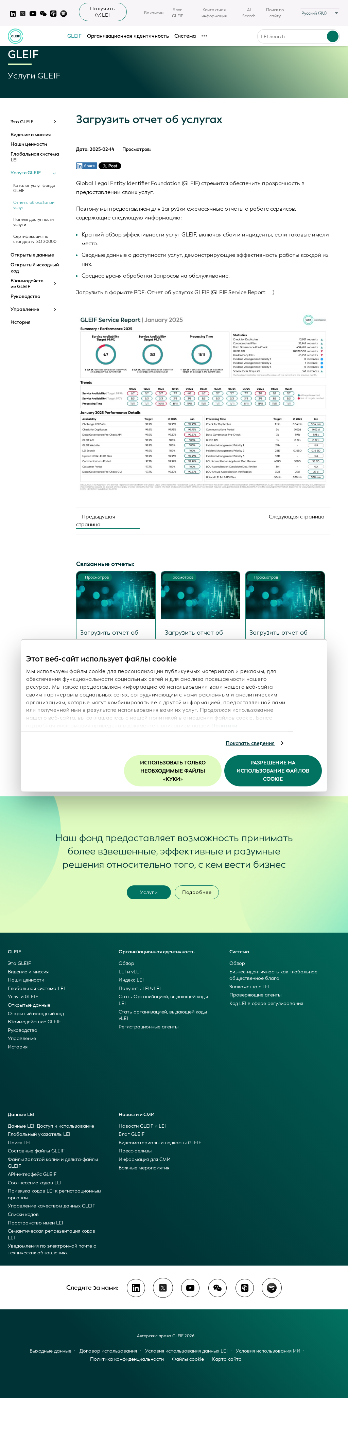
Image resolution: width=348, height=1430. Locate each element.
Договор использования (108, 1351)
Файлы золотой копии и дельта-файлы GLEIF (53, 1162)
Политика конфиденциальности (127, 1359)
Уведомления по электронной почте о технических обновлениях (52, 1249)
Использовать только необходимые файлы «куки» (173, 770)
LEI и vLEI (130, 972)
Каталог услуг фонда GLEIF (34, 188)
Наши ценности (29, 144)
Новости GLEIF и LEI (142, 1126)
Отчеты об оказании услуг (33, 205)
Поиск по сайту (275, 13)
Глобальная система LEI (35, 157)
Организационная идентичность (128, 36)
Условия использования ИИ (268, 1351)
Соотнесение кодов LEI (35, 1183)
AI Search (249, 13)
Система (185, 36)
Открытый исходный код (35, 268)
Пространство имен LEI (35, 1223)
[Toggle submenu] (54, 122)
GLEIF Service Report (238, 292)
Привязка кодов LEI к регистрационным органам (54, 1194)
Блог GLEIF (177, 13)
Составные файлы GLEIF (36, 1151)
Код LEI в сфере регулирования (266, 1003)
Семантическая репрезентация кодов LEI (51, 1234)
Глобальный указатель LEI (39, 1134)
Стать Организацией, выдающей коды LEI (163, 1000)
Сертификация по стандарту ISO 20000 (34, 239)
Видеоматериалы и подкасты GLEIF (160, 1143)
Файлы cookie (188, 1359)
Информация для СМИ (145, 1159)
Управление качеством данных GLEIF (51, 1206)
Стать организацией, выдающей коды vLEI (163, 1015)
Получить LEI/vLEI (140, 988)
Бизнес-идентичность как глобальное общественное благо (273, 975)
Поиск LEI (19, 1143)
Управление (25, 309)
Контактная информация (214, 13)
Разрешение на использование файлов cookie (273, 770)
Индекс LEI (131, 980)
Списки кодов (23, 1214)
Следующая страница (297, 516)
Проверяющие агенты (255, 995)
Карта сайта (227, 1359)
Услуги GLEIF (26, 173)
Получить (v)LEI (102, 11)
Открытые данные (32, 255)
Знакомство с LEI (249, 987)
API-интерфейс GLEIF (32, 1174)
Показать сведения (250, 743)
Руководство (25, 297)
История (20, 322)
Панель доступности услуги (33, 222)
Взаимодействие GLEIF (27, 284)
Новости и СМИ (137, 1114)
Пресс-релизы (135, 1151)
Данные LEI (21, 1114)
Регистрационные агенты (148, 1027)
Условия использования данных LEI (186, 1351)
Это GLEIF (22, 122)
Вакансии (153, 13)
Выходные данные (50, 1351)
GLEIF (74, 36)
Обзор (126, 963)
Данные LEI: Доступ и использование (51, 1126)
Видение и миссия (31, 135)
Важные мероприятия (144, 1168)
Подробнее (197, 892)
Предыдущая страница (95, 520)
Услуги (149, 892)
